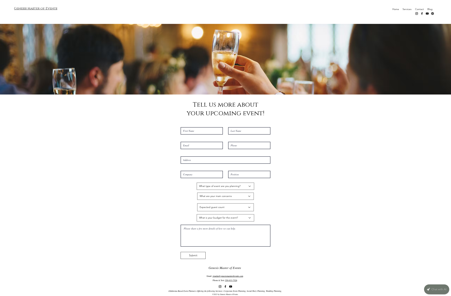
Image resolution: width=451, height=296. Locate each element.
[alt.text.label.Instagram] (416, 13)
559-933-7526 (231, 280)
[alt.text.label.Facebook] (422, 13)
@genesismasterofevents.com (230, 276)
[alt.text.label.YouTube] (427, 13)
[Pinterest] (432, 13)
